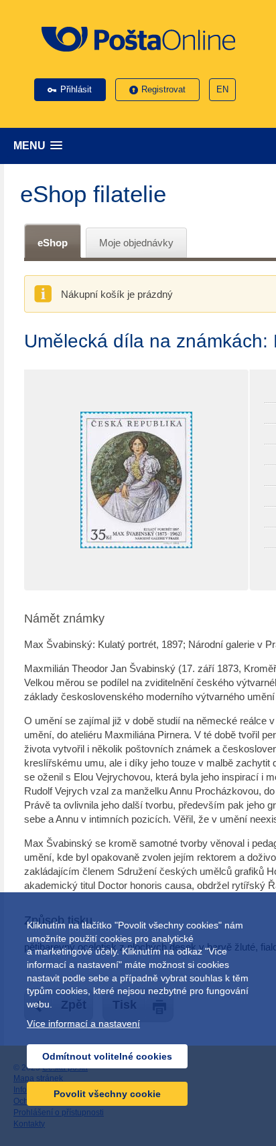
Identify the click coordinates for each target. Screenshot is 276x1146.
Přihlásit (76, 89)
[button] (141, 146)
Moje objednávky (136, 242)
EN (222, 89)
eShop (53, 242)
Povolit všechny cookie (107, 1093)
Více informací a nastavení (83, 1023)
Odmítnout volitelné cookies (107, 1056)
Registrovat (163, 89)
